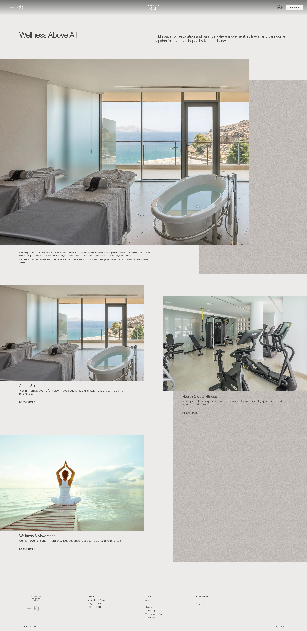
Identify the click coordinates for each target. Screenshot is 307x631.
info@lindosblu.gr (94, 603)
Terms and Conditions (153, 614)
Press (147, 603)
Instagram (199, 603)
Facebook (199, 600)
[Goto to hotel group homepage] (36, 608)
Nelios (285, 626)
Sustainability (150, 610)
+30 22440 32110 (94, 607)
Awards (148, 600)
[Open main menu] (5, 8)
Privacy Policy (150, 618)
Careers (148, 607)
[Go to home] (16, 8)
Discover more (27, 402)
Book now (295, 8)
